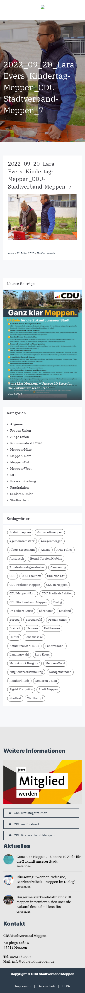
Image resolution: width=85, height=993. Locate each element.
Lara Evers (42, 654)
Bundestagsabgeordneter (27, 567)
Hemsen (32, 628)
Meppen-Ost (19, 462)
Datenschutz (47, 986)
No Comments (46, 253)
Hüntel (14, 637)
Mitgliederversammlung (26, 672)
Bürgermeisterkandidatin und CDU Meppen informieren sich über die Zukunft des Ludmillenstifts (45, 902)
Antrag (45, 550)
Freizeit (15, 628)
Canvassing (58, 567)
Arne (11, 253)
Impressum (23, 986)
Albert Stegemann (22, 550)
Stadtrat (15, 698)
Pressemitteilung (23, 481)
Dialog (57, 602)
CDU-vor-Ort (56, 576)
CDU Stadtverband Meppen (28, 602)
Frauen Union (20, 430)
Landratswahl (54, 646)
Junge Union (19, 437)
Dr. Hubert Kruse (21, 611)
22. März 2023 (26, 253)
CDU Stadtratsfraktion (57, 593)
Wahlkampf (35, 698)
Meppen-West (21, 469)
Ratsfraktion (19, 488)
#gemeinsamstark (22, 541)
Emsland (65, 611)
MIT (13, 475)
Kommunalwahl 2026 (26, 443)
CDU (13, 576)
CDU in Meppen (57, 585)
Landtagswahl (19, 654)
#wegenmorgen (51, 541)
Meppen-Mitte (21, 449)
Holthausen (52, 628)
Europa (14, 620)
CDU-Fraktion (31, 576)
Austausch (17, 558)
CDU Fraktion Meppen (25, 585)
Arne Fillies (64, 550)
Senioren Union (22, 494)
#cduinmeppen (20, 532)
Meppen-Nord (21, 456)
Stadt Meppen (48, 689)
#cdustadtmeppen (50, 532)
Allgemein (18, 424)
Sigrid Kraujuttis (21, 689)
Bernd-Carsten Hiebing (46, 558)
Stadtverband (20, 500)
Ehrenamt (46, 611)
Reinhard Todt (19, 681)
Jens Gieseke (34, 637)
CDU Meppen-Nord (23, 593)
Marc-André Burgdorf (24, 663)
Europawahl (34, 620)
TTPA (66, 986)
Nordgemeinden (60, 672)
